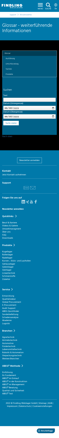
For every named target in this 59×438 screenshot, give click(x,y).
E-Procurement (9, 305)
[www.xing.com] (27, 203)
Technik (9, 69)
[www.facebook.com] (35, 203)
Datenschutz (25, 406)
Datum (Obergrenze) (13, 112)
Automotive (7, 343)
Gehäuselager (8, 264)
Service (6, 289)
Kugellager (7, 251)
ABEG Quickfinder (10, 311)
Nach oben (7, 136)
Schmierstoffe (8, 276)
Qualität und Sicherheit (13, 390)
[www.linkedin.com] (23, 203)
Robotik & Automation (13, 352)
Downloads (7, 238)
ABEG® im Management (13, 384)
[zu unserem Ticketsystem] (26, 190)
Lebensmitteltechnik (12, 349)
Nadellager (7, 258)
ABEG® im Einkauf (10, 378)
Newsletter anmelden (29, 160)
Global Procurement (11, 302)
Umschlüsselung (12, 63)
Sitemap (42, 403)
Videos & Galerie (10, 225)
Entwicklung (8, 296)
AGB (50, 403)
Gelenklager (7, 267)
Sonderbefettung (10, 314)
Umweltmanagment (11, 229)
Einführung (7, 372)
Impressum (12, 406)
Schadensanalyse (10, 317)
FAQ (4, 235)
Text (5, 95)
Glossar (7, 53)
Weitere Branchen (10, 358)
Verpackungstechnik (12, 355)
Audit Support (9, 308)
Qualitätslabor (9, 299)
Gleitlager (6, 270)
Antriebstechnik (9, 340)
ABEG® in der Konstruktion (14, 381)
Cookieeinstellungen (42, 406)
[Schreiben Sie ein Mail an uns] (33, 190)
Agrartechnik (8, 337)
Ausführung (10, 58)
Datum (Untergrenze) (13, 103)
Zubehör (6, 279)
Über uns (6, 232)
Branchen (7, 331)
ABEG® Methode (11, 366)
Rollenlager (7, 254)
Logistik (6, 323)
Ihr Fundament (9, 375)
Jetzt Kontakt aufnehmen (14, 174)
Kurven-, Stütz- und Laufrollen (16, 261)
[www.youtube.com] (31, 203)
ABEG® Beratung (10, 387)
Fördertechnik (8, 346)
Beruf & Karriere (9, 222)
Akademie (7, 320)
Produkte (9, 74)
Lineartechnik (8, 273)
